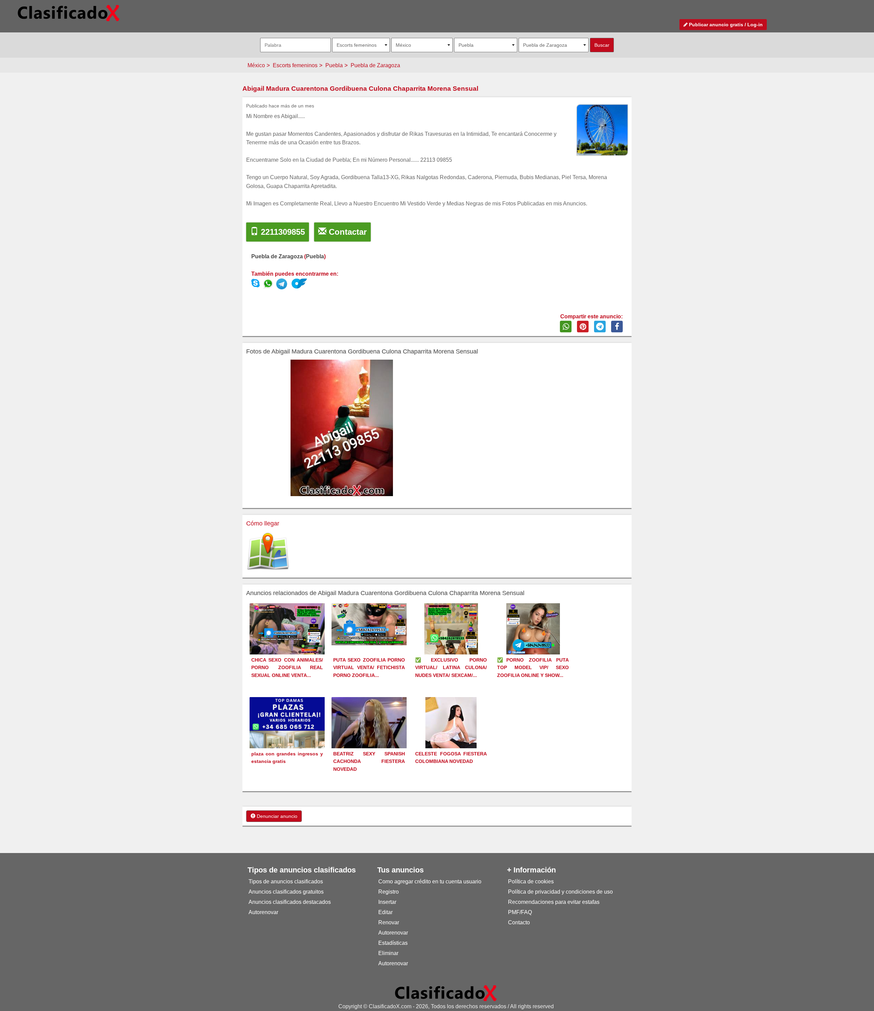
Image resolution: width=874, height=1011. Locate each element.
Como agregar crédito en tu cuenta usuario (429, 881)
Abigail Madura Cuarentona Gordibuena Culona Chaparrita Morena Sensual (360, 88)
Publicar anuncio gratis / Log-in (725, 24)
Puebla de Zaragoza (375, 65)
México (256, 65)
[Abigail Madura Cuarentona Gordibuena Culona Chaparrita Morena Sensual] (269, 285)
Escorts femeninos (295, 65)
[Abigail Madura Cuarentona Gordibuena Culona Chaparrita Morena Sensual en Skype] (255, 285)
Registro (388, 892)
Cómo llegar (262, 523)
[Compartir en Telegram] (600, 326)
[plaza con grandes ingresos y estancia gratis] (287, 734)
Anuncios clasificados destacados (290, 902)
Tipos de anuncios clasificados (286, 881)
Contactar (346, 231)
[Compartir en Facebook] (617, 326)
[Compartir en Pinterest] (583, 326)
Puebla (334, 65)
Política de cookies (531, 881)
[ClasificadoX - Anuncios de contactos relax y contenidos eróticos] (446, 993)
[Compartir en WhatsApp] (566, 326)
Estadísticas (393, 943)
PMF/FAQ (520, 912)
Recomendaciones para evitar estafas (554, 902)
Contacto (519, 922)
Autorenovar (263, 912)
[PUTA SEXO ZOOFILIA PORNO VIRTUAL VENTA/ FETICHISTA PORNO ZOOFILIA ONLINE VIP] (369, 624)
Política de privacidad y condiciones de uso (560, 892)
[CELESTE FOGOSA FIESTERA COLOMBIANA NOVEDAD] (451, 735)
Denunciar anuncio (276, 816)
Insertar (387, 902)
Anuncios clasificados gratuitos (286, 892)
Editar (385, 912)
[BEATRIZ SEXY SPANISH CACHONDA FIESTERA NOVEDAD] (369, 733)
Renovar (388, 922)
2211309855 (281, 231)
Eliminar (388, 953)
